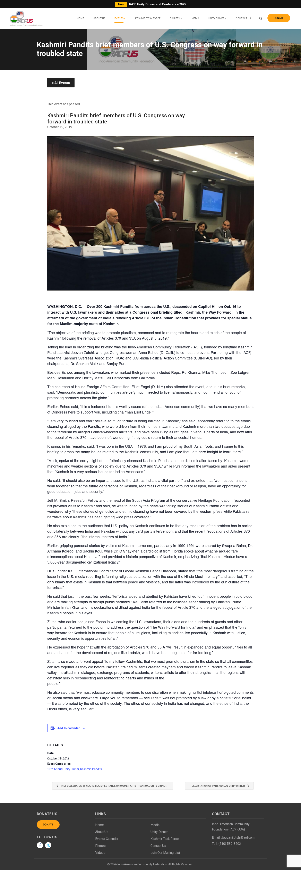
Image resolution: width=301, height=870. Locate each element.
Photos (100, 846)
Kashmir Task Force (148, 18)
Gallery (175, 18)
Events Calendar (106, 839)
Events (118, 18)
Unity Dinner (216, 18)
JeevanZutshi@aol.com (238, 837)
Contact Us (243, 18)
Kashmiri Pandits (91, 769)
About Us (99, 18)
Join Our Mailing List (165, 853)
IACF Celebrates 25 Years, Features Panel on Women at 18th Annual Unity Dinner (113, 785)
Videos (100, 853)
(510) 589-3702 (229, 844)
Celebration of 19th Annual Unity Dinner (219, 785)
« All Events (61, 83)
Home (80, 18)
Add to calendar (68, 728)
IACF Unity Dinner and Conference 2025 (152, 4)
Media (195, 18)
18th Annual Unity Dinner (63, 769)
